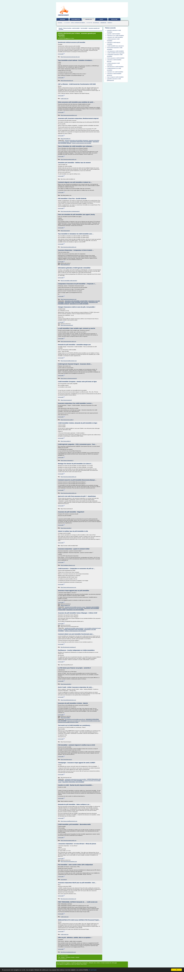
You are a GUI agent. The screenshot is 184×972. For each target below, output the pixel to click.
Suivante (73, 957)
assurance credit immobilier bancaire (114, 60)
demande (62, 19)
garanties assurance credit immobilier (114, 31)
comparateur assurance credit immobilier (114, 55)
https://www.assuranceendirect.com (69, 115)
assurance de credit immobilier (115, 37)
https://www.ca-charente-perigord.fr (69, 378)
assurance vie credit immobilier (115, 71)
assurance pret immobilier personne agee (90, 720)
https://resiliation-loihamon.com (68, 565)
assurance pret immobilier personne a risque (75, 607)
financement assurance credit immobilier (114, 48)
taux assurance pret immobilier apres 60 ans (75, 719)
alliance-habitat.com (65, 605)
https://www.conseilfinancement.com (69, 821)
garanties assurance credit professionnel (114, 79)
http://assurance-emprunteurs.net (68, 898)
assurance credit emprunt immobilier (113, 43)
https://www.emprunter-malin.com (68, 341)
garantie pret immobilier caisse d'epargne (74, 628)
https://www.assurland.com (67, 325)
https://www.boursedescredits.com (68, 159)
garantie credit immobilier (113, 33)
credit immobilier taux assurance (115, 46)
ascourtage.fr (64, 879)
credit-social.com (64, 98)
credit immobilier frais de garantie (115, 52)
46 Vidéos (66, 38)
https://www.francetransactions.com (69, 861)
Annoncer (103, 22)
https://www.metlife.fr (65, 717)
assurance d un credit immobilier (79, 303)
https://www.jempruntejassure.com (68, 299)
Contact (110, 22)
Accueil (60, 22)
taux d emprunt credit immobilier (115, 77)
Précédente (68, 957)
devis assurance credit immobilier (115, 58)
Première (63, 957)
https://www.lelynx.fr (65, 264)
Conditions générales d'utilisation (79, 962)
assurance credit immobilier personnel (114, 74)
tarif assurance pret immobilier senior (73, 720)
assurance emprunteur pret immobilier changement (76, 140)
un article (96, 22)
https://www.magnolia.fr (66, 528)
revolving (114, 19)
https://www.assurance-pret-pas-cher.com (70, 56)
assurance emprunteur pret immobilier (81, 141)
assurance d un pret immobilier (75, 609)
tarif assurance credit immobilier (115, 66)
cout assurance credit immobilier (115, 51)
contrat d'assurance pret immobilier (73, 629)
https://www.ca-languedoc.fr (67, 460)
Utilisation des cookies (94, 962)
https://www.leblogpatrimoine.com (68, 700)
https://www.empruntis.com (67, 80)
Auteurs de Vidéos (79, 22)
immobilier (88, 19)
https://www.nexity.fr (65, 230)
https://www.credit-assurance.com (68, 587)
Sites (72, 22)
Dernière (77, 957)
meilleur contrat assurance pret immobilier (75, 630)
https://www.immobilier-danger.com (69, 360)
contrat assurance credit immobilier (113, 39)
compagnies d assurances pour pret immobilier (72, 608)
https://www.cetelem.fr (66, 441)
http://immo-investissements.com (68, 952)
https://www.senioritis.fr (66, 684)
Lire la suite (60, 53)
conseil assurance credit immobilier (113, 64)
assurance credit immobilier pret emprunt (76, 302)
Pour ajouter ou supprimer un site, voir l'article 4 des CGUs (72, 964)
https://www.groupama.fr (66, 400)
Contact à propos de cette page (109, 962)
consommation (75, 19)
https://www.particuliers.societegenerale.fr (70, 211)
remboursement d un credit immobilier (114, 69)
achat (101, 19)
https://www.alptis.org (65, 138)
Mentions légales (65, 962)
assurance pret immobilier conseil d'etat (76, 301)
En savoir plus (93, 970)
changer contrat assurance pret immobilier (81, 143)
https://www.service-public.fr (67, 419)
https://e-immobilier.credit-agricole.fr (69, 280)
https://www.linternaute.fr (66, 759)
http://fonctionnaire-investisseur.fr (68, 647)
